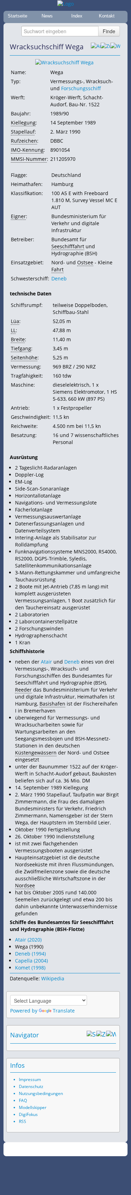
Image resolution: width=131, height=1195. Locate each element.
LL (13, 330)
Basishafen (52, 703)
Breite (18, 339)
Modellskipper (32, 1107)
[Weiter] (115, 47)
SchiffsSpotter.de (73, 1149)
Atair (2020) (28, 939)
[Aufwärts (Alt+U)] (96, 47)
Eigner (18, 216)
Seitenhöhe (24, 357)
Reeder (23, 689)
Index (76, 16)
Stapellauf (23, 131)
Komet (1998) (30, 967)
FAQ (23, 1100)
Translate (64, 1010)
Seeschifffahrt (67, 246)
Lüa (15, 321)
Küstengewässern (36, 752)
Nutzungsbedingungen (41, 1093)
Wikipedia (52, 978)
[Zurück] (105, 47)
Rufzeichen (24, 140)
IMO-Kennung (27, 149)
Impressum (30, 1079)
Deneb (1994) (30, 953)
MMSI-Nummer (29, 159)
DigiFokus (28, 1114)
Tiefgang (21, 348)
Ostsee (85, 262)
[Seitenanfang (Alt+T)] (91, 1035)
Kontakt (107, 16)
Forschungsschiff (81, 88)
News (47, 16)
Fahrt (57, 269)
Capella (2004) (31, 960)
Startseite (17, 16)
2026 (51, 1149)
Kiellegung (23, 122)
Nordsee (25, 885)
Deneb (59, 278)
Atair (46, 661)
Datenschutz (31, 1086)
